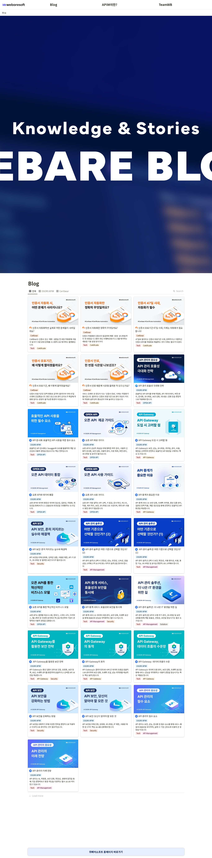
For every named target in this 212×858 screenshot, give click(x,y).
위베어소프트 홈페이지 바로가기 (106, 852)
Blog (53, 4)
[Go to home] (14, 5)
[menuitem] (32, 291)
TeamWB (165, 4)
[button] (4, 13)
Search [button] (179, 291)
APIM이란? (109, 4)
